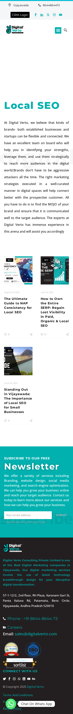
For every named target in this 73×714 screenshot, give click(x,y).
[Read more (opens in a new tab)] (14, 5)
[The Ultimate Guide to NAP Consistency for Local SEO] (18, 270)
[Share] (31, 334)
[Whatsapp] (11, 704)
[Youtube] (60, 15)
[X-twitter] (48, 15)
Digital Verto (35, 687)
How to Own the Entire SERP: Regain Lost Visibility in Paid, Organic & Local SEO (55, 312)
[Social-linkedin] (42, 15)
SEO (10, 259)
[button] (58, 30)
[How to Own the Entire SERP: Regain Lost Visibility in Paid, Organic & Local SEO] (55, 270)
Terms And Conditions (18, 695)
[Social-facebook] (36, 15)
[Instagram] (54, 15)
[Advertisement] (36, 65)
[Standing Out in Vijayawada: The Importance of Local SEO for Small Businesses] (18, 361)
